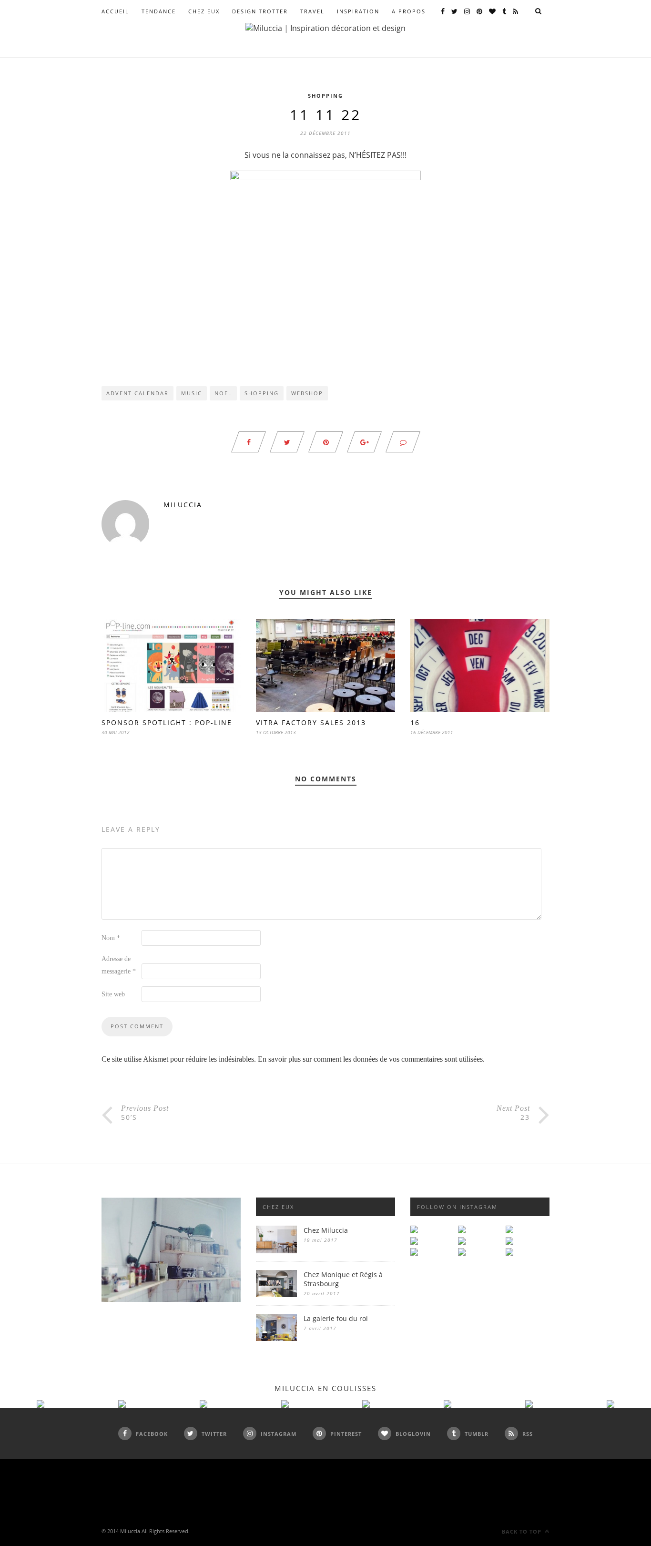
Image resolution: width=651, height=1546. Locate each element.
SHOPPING (325, 95)
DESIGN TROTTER (260, 11)
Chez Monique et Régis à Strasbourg (343, 1279)
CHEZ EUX (204, 11)
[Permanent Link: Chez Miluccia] (276, 1251)
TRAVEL (312, 11)
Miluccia (182, 504)
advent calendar (137, 393)
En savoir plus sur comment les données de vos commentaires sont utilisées (370, 1059)
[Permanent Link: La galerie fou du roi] (276, 1338)
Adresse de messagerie (119, 965)
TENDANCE (159, 11)
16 (415, 722)
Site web (113, 994)
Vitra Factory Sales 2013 (311, 722)
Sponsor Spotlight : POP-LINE (167, 722)
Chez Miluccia (326, 1230)
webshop (307, 393)
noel (223, 393)
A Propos (409, 11)
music (191, 393)
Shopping (261, 393)
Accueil (115, 11)
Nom (111, 938)
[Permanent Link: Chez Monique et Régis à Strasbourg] (276, 1294)
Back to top (522, 1531)
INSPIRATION (358, 11)
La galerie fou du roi (336, 1318)
